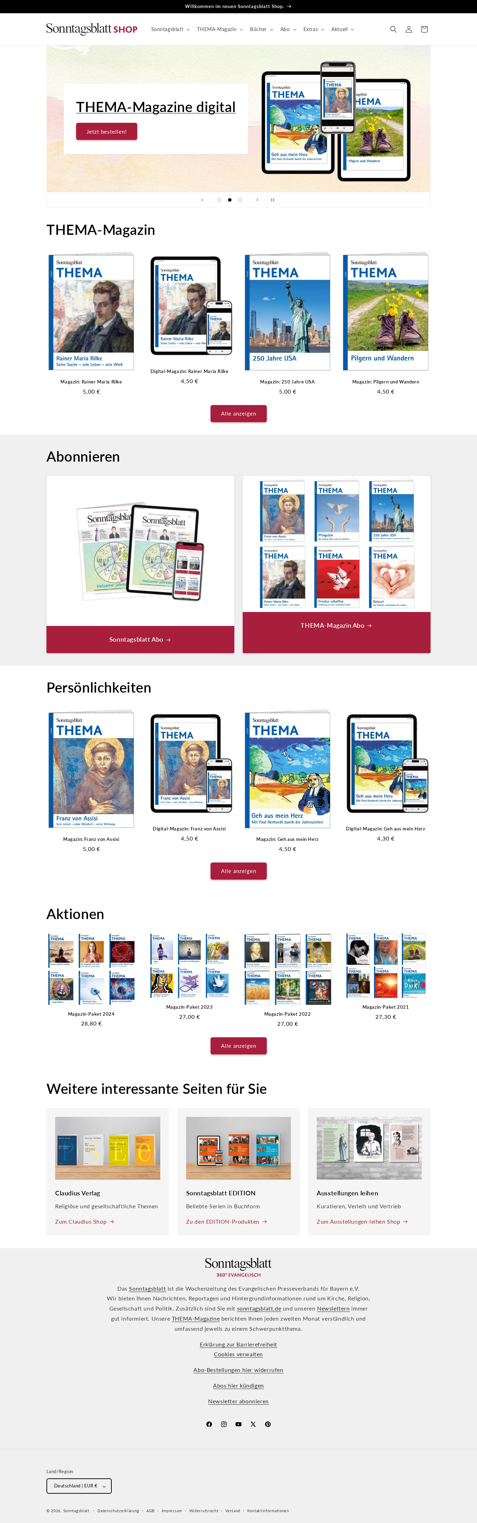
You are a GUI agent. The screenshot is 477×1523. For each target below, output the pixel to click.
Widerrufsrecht (204, 1510)
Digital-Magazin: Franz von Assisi (189, 828)
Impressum (172, 1510)
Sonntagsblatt (147, 1288)
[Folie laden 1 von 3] (219, 200)
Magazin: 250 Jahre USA (287, 382)
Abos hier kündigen (238, 1385)
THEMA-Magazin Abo (332, 625)
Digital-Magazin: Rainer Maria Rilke (190, 371)
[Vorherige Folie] (202, 200)
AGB (150, 1510)
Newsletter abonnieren (238, 1401)
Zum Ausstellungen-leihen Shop (358, 1221)
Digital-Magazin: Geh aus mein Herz (385, 828)
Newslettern (333, 1308)
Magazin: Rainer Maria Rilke (91, 382)
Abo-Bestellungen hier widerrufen (238, 1370)
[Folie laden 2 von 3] (230, 200)
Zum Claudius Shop (81, 1221)
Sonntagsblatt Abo (136, 639)
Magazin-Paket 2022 (287, 1014)
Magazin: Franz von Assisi (91, 839)
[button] (170, 29)
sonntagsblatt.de (259, 1308)
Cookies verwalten (238, 1354)
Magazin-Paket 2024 (91, 1014)
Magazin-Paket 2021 (385, 1007)
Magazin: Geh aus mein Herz (287, 839)
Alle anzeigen (238, 413)
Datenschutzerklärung (118, 1510)
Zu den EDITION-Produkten (222, 1221)
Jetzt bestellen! (107, 131)
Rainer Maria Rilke (133, 106)
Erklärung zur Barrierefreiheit (238, 1344)
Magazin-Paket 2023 (189, 1007)
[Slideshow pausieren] (274, 200)
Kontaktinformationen (268, 1510)
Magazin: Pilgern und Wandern (385, 382)
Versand (232, 1510)
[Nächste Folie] (257, 200)
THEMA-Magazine (196, 1318)
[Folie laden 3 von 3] (240, 200)
